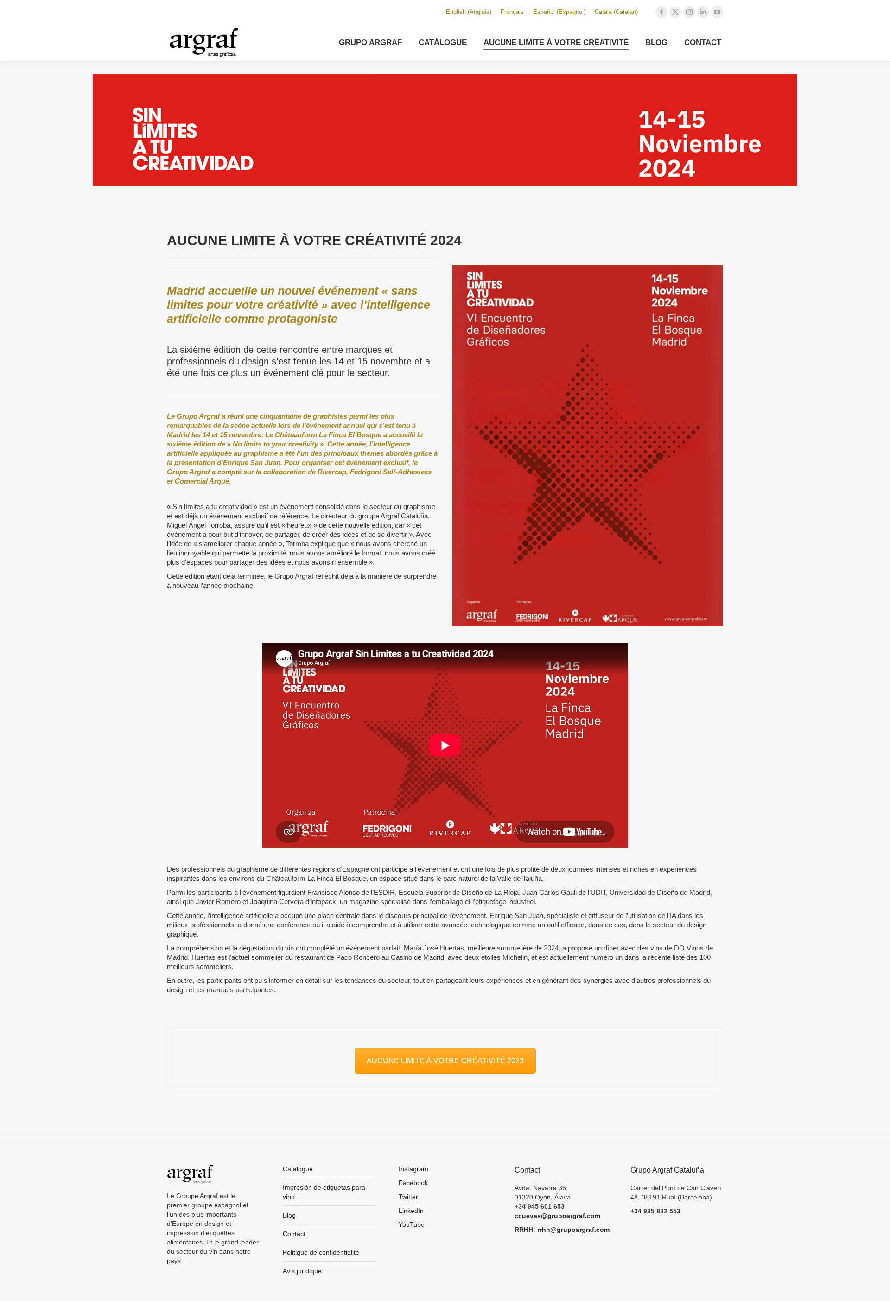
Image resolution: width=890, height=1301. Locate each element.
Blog (289, 1215)
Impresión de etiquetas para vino (324, 1192)
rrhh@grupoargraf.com (573, 1229)
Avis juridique (302, 1271)
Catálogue (298, 1169)
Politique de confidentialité (321, 1252)
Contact (294, 1233)
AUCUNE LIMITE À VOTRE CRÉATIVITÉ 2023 (445, 1061)
